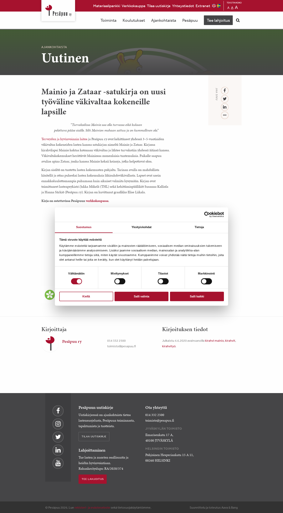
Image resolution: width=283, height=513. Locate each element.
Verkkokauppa (133, 5)
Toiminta (108, 20)
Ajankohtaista (163, 20)
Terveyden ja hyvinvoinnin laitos (64, 138)
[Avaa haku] (238, 20)
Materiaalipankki (106, 5)
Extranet (203, 5)
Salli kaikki (197, 296)
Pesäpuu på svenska (219, 6)
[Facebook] (225, 91)
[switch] (119, 281)
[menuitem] (106, 6)
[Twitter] (225, 99)
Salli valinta (141, 296)
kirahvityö (168, 346)
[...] (225, 115)
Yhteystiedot (183, 5)
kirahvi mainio (214, 340)
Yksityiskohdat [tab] (141, 227)
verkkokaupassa (97, 200)
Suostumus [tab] (84, 227)
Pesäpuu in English (214, 6)
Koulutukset (134, 20)
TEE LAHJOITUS (93, 479)
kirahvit (230, 340)
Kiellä (86, 296)
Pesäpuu (58, 10)
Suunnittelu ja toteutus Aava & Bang (214, 507)
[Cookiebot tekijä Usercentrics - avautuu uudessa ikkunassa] (207, 214)
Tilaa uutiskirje (159, 5)
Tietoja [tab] (199, 227)
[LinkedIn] (225, 107)
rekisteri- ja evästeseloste (92, 507)
